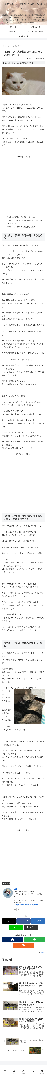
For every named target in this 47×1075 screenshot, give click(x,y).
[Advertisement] (23, 182)
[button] (31, 927)
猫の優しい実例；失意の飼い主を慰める (21, 217)
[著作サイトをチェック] (15, 909)
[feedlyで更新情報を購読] (18, 909)
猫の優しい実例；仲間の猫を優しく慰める (22, 227)
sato (15, 889)
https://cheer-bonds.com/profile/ (26, 905)
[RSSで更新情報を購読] (21, 909)
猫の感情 (7, 883)
